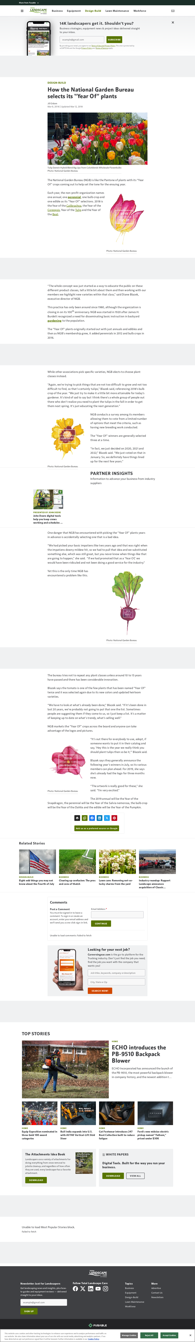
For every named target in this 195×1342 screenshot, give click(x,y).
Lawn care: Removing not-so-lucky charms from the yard (116, 882)
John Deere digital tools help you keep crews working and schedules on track (48, 519)
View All (135, 1175)
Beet (55, 214)
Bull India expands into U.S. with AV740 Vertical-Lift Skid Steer (77, 1135)
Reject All (149, 1335)
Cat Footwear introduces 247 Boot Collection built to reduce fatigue (117, 1135)
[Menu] (22, 11)
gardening (55, 320)
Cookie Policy (93, 1339)
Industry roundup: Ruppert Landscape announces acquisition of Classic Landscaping (154, 884)
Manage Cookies (129, 1335)
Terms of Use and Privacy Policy (103, 45)
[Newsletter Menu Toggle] (173, 11)
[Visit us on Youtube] (98, 1288)
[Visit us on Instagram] (105, 1288)
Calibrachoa (73, 205)
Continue (101, 923)
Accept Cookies (169, 1335)
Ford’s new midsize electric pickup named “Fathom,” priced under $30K (153, 1135)
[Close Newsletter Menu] (173, 22)
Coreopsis (54, 210)
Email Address (99, 909)
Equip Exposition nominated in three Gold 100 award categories (39, 1135)
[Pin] (114, 818)
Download (36, 1180)
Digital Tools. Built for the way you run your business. (133, 1165)
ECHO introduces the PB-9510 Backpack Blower (139, 1054)
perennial (74, 197)
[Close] (190, 1335)
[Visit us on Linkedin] (90, 1288)
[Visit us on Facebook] (75, 1288)
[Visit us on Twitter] (83, 1288)
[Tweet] (107, 818)
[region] (97, 1335)
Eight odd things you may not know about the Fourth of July (36, 882)
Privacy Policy (86, 48)
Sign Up (29, 1311)
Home (115, 1041)
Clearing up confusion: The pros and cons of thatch (77, 882)
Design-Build (57, 82)
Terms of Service (102, 48)
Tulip (78, 210)
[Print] (77, 818)
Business (64, 877)
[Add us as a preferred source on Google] (85, 818)
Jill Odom (52, 103)
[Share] (92, 818)
